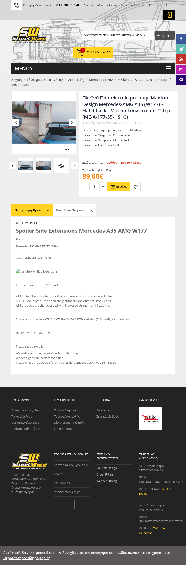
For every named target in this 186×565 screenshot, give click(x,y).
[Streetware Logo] (29, 36)
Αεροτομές (76, 79)
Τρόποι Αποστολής (67, 416)
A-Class (123, 79)
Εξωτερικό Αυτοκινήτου (45, 79)
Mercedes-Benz (101, 79)
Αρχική (16, 79)
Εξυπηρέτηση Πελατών (69, 422)
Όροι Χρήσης (63, 429)
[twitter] (58, 504)
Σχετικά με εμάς (107, 416)
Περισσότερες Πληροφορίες (26, 557)
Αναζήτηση (164, 35)
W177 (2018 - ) (145, 79)
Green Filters (104, 474)
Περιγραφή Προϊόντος (32, 210)
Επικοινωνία (104, 410)
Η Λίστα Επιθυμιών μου (27, 429)
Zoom (67, 149)
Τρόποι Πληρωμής (66, 410)
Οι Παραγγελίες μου (25, 422)
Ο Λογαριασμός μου (25, 410)
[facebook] (68, 504)
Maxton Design (106, 468)
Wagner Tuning (106, 481)
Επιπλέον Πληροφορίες (74, 210)
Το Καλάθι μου (21, 416)
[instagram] (78, 504)
